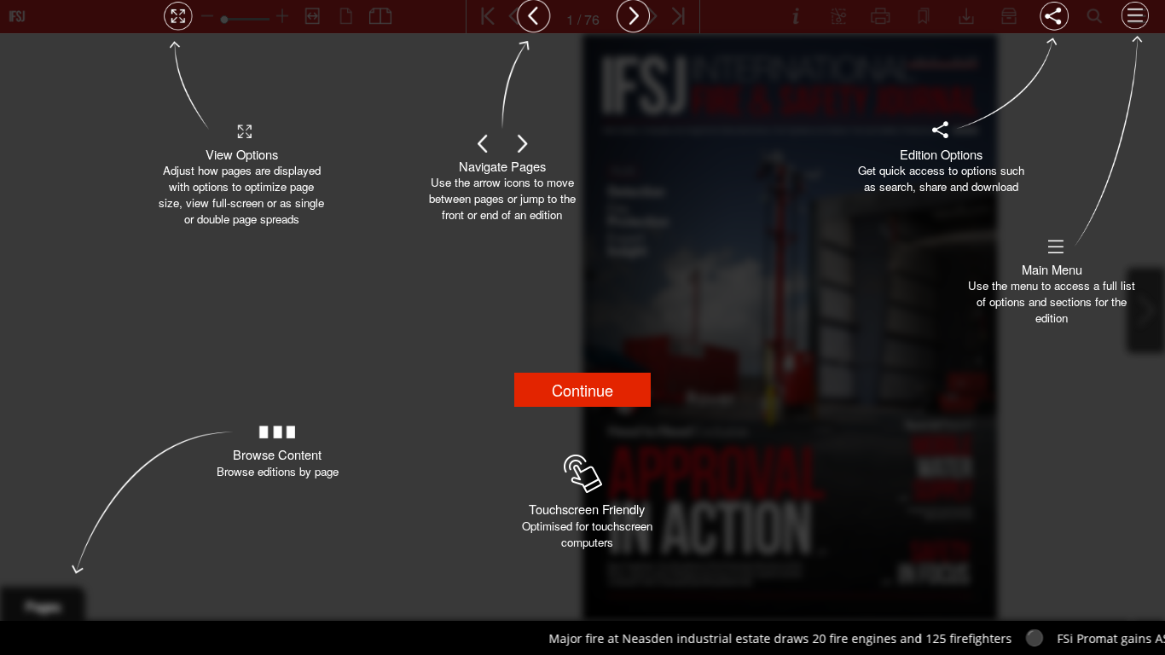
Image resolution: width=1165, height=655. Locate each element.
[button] (582, 390)
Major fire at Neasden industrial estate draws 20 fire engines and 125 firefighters (737, 638)
